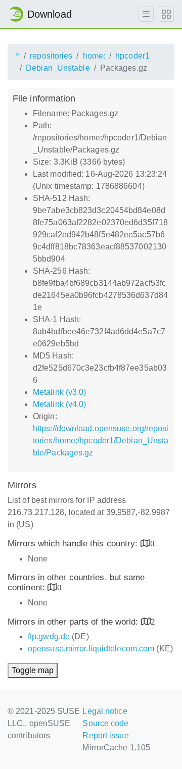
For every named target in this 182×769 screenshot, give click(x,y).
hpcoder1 (132, 56)
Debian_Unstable (58, 68)
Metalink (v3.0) (59, 392)
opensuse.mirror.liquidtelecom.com (91, 648)
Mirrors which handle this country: (74, 543)
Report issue (105, 735)
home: (94, 56)
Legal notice (104, 711)
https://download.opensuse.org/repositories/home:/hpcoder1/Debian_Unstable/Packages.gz (101, 440)
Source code (105, 723)
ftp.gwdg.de (49, 636)
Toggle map (33, 670)
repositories (51, 56)
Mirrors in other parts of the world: (74, 622)
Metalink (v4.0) (59, 404)
